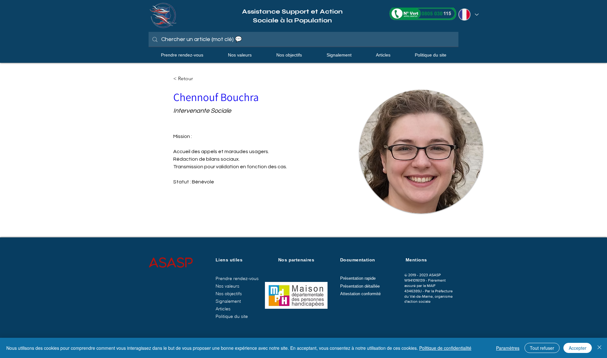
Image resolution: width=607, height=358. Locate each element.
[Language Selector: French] (467, 14)
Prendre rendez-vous (237, 278)
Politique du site (232, 316)
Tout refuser (542, 348)
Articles (223, 309)
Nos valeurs (227, 286)
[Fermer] (599, 348)
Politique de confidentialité (445, 348)
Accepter (577, 348)
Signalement (228, 301)
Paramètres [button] (507, 348)
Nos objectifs (229, 293)
